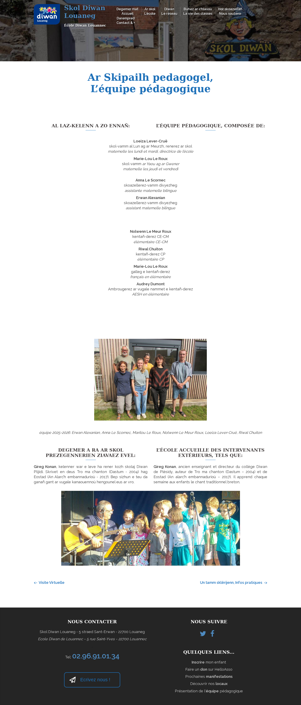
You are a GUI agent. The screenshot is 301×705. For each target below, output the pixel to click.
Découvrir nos (208, 684)
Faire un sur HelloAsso (208, 669)
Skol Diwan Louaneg (84, 12)
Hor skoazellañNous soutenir (230, 11)
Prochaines (209, 676)
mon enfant (209, 662)
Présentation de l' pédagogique (209, 691)
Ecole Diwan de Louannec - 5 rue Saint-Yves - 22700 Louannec (92, 639)
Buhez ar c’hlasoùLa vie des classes (197, 11)
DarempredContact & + (126, 20)
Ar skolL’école (149, 11)
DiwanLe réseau (169, 11)
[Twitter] (203, 635)
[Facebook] (212, 635)
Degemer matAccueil (127, 11)
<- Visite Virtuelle (49, 582)
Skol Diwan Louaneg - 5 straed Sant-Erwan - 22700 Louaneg (92, 632)
